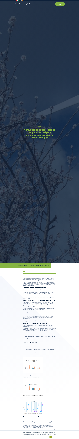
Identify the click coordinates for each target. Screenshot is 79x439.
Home (18, 265)
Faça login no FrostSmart (61, 0)
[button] (35, 4)
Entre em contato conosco (59, 4)
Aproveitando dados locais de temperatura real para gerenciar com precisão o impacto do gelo (36, 265)
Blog (21, 265)
